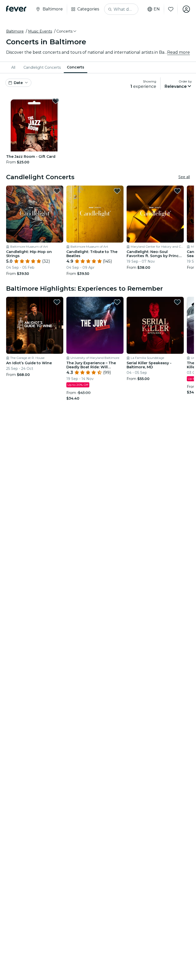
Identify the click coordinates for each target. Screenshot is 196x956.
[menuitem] (14, 67)
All (13, 67)
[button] (66, 31)
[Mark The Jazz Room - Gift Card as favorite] (55, 101)
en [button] (157, 9)
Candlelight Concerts (42, 67)
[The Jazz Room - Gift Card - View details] (34, 123)
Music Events (40, 31)
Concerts (75, 67)
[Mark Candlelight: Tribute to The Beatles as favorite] (117, 191)
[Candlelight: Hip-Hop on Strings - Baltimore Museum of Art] (34, 214)
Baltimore (15, 31)
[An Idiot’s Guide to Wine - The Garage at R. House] (34, 325)
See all (184, 177)
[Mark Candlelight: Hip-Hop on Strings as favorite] (57, 191)
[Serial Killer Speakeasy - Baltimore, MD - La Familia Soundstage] (155, 325)
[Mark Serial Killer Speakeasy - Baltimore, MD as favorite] (177, 302)
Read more (178, 52)
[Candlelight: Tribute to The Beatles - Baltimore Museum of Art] (95, 214)
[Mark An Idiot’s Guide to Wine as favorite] (57, 302)
